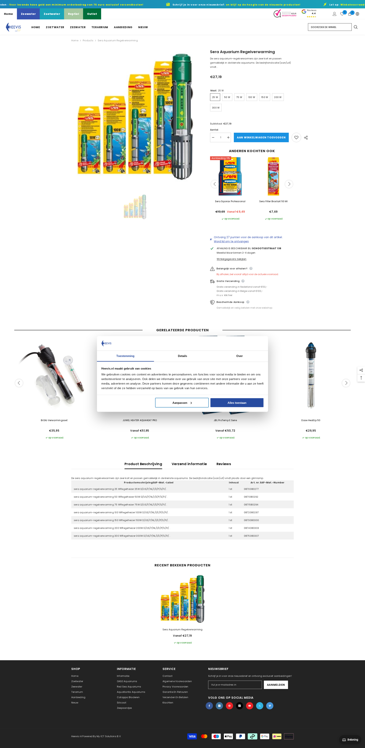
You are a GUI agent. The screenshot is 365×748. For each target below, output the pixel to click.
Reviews (224, 463)
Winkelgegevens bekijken (232, 259)
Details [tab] (182, 356)
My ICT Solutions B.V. (109, 736)
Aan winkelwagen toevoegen (261, 137)
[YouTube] (249, 705)
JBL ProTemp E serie (225, 420)
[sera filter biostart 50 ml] (273, 176)
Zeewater (28, 14)
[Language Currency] (357, 14)
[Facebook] (209, 705)
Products (88, 40)
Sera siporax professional (230, 201)
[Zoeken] (355, 27)
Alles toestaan (237, 402)
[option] (135, 117)
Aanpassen (179, 402)
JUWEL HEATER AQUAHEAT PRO (140, 420)
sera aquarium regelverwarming (183, 629)
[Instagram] (219, 705)
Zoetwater (52, 14)
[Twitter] (259, 705)
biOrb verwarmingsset (54, 420)
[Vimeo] (269, 705)
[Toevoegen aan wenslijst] (296, 137)
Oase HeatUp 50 (310, 420)
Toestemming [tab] (125, 356)
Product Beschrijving (143, 463)
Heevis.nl (76, 736)
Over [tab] (239, 356)
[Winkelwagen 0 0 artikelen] (350, 14)
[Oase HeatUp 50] (311, 375)
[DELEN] (304, 137)
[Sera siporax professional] (230, 176)
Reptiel (73, 14)
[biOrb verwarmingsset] (54, 375)
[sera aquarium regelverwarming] (182, 599)
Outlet (92, 14)
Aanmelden (276, 685)
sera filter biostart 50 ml (273, 201)
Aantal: (214, 129)
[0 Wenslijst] (342, 14)
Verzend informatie (189, 463)
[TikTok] (239, 705)
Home (8, 14)
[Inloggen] (334, 14)
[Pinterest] (229, 705)
